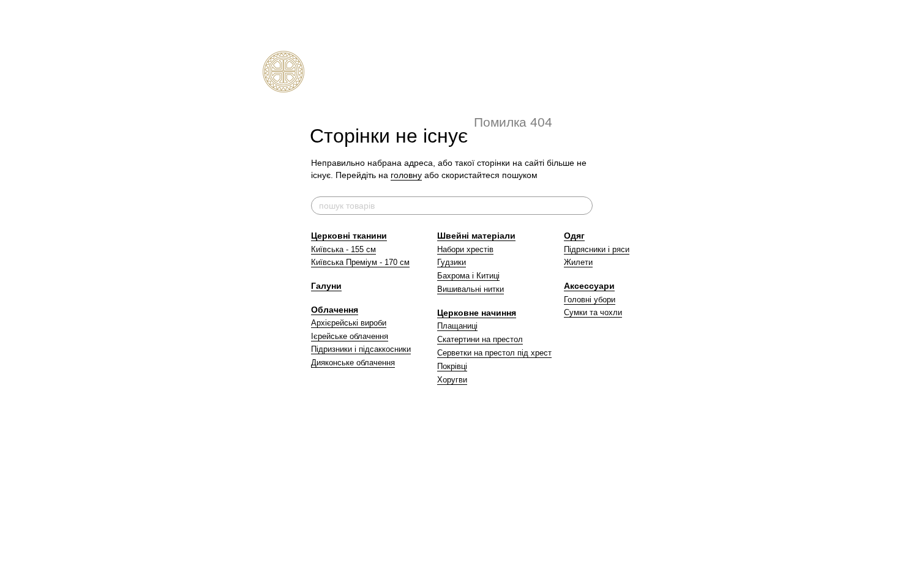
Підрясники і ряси (596, 249)
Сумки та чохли (593, 312)
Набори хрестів (465, 249)
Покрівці (452, 366)
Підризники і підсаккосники (361, 349)
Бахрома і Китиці (468, 275)
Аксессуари (589, 286)
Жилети (578, 262)
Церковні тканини (349, 235)
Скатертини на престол (480, 339)
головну (406, 175)
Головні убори (589, 299)
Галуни (326, 286)
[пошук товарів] (583, 205)
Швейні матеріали (476, 235)
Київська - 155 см (343, 249)
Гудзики (451, 262)
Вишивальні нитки (470, 289)
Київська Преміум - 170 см (360, 262)
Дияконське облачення (353, 362)
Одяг (574, 235)
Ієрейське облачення (349, 336)
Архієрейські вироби (348, 322)
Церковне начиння (476, 313)
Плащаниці (457, 325)
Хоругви (452, 379)
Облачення (334, 310)
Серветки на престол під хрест (494, 352)
